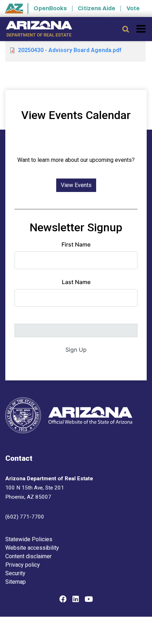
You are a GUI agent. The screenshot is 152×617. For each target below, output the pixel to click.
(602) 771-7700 (24, 517)
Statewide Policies (28, 539)
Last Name (76, 281)
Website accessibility (32, 547)
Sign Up (76, 349)
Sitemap (15, 581)
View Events (76, 185)
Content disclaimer (28, 556)
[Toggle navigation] (141, 29)
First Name (76, 244)
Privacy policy (22, 564)
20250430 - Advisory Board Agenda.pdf (70, 50)
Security (15, 573)
